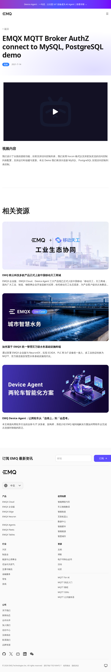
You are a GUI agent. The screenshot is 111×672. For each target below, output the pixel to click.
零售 (4, 579)
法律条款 (6, 635)
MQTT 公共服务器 (66, 597)
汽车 (4, 549)
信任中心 (6, 630)
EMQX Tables (8, 534)
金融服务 (6, 574)
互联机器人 (63, 516)
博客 (60, 554)
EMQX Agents (8, 524)
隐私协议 (75, 665)
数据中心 (62, 521)
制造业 (5, 554)
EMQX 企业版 (8, 506)
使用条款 (66, 665)
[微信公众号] (32, 654)
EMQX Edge (8, 511)
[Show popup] (106, 666)
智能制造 (62, 511)
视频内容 (9, 148)
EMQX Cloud (8, 501)
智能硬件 (62, 526)
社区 (60, 569)
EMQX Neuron (9, 516)
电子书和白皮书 (65, 559)
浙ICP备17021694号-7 (52, 665)
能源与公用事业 (9, 559)
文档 (60, 549)
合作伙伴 (6, 620)
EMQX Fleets (8, 529)
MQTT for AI (64, 577)
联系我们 (6, 639)
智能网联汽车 (64, 501)
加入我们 (6, 625)
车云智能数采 (64, 506)
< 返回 (5, 28)
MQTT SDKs (63, 592)
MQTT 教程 (63, 587)
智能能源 (62, 531)
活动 (60, 564)
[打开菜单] (107, 13)
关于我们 (6, 610)
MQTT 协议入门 (65, 582)
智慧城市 (62, 536)
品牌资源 (6, 644)
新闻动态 (6, 615)
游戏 (4, 584)
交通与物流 (7, 569)
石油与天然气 (8, 564)
